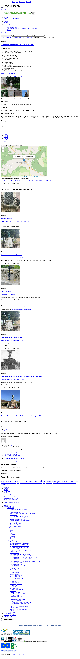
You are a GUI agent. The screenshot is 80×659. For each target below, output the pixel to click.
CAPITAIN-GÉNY (14, 481)
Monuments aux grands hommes (18, 519)
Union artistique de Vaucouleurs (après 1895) (21, 602)
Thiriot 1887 (13, 591)
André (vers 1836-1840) (16, 541)
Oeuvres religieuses (6, 294)
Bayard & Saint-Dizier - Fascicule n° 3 (19, 544)
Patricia (23, 418)
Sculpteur (45, 483)
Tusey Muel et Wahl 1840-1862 (18, 599)
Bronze (4, 481)
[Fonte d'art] (2, 641)
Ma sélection (7, 24)
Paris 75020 (23, 483)
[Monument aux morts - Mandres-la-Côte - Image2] (11, 97)
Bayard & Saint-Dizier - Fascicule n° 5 (19, 547)
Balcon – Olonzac (6, 218)
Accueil (2, 37)
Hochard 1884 (13, 581)
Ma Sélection (7, 491)
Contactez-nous (7, 613)
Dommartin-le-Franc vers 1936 (17, 567)
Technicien (12, 539)
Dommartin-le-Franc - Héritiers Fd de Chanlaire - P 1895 (24, 557)
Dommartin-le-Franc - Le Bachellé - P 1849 (20, 560)
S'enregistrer (15, 2)
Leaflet (14, 176)
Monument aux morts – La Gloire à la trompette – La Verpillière (21, 376)
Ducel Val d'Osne (14, 568)
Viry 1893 (12, 612)
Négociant (12, 534)
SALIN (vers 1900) (37, 483)
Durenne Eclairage (14, 572)
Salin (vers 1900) (14, 588)
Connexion (22, 2)
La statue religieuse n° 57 (16, 584)
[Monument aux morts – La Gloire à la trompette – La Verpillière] (10, 369)
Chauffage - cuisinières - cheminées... (19, 509)
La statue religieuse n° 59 (16, 585)
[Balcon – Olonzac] (10, 211)
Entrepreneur (13, 532)
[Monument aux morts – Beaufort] (10, 247)
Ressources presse (8, 616)
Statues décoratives (57, 483)
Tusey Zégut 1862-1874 (16, 601)
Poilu (20, 180)
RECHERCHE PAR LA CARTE (12, 18)
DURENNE (25, 481)
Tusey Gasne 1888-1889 (16, 596)
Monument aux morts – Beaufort (11, 255)
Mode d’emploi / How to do (11, 499)
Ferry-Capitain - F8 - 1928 (16, 578)
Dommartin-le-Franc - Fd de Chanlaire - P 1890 (21, 555)
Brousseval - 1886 (14, 548)
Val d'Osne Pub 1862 (15, 610)
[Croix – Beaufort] (10, 284)
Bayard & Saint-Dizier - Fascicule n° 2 (19, 543)
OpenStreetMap (25, 176)
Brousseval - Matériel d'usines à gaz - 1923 (20, 550)
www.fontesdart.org (12, 27)
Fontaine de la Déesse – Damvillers (12, 452)
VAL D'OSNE (65, 483)
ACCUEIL (6, 17)
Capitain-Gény (13, 551)
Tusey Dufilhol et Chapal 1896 (17, 593)
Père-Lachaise (29, 483)
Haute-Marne (7, 180)
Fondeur (12, 533)
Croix (21, 481)
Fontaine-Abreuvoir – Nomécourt (12, 455)
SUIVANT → (16, 145)
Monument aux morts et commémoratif (62, 481)
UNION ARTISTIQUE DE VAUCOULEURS (39, 180)
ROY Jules (25, 180)
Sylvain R (18, 98)
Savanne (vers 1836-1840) (16, 589)
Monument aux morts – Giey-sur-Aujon (13, 457)
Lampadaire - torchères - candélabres (19, 517)
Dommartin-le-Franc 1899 (16, 562)
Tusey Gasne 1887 (14, 595)
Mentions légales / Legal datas (11, 502)
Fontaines (30, 481)
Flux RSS (28, 2)
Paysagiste (12, 536)
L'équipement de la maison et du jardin (19, 516)
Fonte (2, 180)
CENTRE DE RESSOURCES (23, 654)
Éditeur (12, 530)
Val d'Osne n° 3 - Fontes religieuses (19, 609)
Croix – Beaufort (6, 291)
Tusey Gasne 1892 (14, 598)
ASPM (13, 654)
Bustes (8, 481)
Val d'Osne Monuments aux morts (18, 605)
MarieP (29, 221)
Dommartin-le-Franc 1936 (16, 564)
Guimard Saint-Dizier (15, 579)
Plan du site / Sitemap (9, 501)
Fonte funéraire (14, 515)
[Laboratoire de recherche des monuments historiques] (20, 641)
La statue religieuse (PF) (16, 582)
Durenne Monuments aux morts (18, 575)
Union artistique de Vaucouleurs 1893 (19, 603)
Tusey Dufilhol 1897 (15, 592)
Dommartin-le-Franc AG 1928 (17, 565)
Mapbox (45, 176)
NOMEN (6, 23)
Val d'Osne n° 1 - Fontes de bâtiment (19, 606)
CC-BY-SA (36, 176)
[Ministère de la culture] (14, 641)
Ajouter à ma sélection (16, 76)
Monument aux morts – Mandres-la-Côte (17, 45)
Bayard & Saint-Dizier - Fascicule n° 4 (19, 546)
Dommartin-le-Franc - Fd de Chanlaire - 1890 (21, 554)
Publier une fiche (5, 9)
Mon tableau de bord (9, 492)
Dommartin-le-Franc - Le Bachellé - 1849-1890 (21, 558)
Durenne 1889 (13, 571)
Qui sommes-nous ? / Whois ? (11, 498)
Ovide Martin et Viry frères (16, 586)
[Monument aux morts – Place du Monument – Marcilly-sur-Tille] (10, 408)
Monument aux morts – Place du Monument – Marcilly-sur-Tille (21, 416)
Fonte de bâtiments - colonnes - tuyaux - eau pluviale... (23, 513)
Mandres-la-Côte (15, 180)
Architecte (12, 529)
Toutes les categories (9, 506)
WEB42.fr (7, 657)
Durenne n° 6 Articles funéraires (18, 577)
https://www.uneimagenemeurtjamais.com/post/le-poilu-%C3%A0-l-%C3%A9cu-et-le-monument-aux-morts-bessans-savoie (40, 130)
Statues (50, 483)
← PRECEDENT (7, 145)
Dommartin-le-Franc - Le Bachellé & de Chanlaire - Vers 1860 (25, 561)
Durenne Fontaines (14, 574)
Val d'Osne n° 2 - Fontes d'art (17, 608)
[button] (24, 160)
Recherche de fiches (6, 35)
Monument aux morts (51, 481)
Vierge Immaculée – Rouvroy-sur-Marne (14, 458)
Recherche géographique (10, 615)
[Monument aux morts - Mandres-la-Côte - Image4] (25, 97)
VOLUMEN (7, 21)
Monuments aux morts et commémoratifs (24, 37)
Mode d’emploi (7, 494)
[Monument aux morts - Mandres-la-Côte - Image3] (18, 97)
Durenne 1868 (13, 570)
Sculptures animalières (15, 523)
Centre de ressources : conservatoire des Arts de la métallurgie (22, 28)
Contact (9, 30)
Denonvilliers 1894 (14, 553)
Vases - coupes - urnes (15, 526)
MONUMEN (7, 20)
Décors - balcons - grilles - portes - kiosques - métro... (14, 221)
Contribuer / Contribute (9, 496)
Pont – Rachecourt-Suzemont (11, 454)
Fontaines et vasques (36, 481)
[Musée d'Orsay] (8, 641)
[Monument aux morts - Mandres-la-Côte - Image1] (4, 97)
